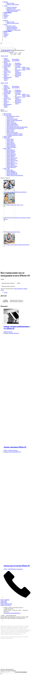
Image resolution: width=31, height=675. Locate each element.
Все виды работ (8, 115)
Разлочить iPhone (6, 75)
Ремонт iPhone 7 (11, 162)
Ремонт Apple (4, 56)
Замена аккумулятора (12, 119)
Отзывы (6, 16)
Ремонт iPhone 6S (11, 159)
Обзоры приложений (12, 11)
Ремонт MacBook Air (12, 172)
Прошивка (17, 63)
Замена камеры (10, 121)
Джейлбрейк (18, 64)
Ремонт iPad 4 (10, 141)
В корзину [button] (10, 331)
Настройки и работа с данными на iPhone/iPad (18, 72)
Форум (5, 14)
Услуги (2, 109)
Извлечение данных (18, 76)
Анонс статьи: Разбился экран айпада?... (17, 192)
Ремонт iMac (10, 170)
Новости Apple (10, 3)
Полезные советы (11, 8)
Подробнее (15, 450)
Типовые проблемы (12, 7)
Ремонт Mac (7, 168)
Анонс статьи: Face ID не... (13, 231)
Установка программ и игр (18, 67)
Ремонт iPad (7, 61)
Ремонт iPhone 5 (11, 152)
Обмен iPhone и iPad (24, 68)
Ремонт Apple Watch (6, 605)
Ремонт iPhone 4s (11, 151)
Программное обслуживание (15, 60)
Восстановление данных (13, 116)
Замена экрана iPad (11, 123)
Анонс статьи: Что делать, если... (15, 204)
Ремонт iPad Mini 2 (11, 147)
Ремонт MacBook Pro (12, 174)
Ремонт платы (10, 131)
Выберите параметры (17, 569)
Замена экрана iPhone (12, 124)
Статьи (5, 5)
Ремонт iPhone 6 (11, 156)
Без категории (7, 113)
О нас (5, 18)
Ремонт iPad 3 (10, 140)
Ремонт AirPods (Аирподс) (6, 69)
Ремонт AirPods (8, 136)
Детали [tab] (5, 292)
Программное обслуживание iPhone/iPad (17, 127)
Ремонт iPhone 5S (11, 155)
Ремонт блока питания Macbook (15, 175)
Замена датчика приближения (14, 120)
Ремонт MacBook (11, 171)
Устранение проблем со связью (14, 135)
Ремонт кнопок (10, 129)
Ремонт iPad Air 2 (11, 144)
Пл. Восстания (11, 51)
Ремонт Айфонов (6, 59)
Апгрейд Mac (7, 65)
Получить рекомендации (21, 672)
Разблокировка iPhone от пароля (8, 79)
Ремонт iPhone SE (11, 167)
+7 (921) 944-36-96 (5, 50)
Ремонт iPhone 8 (11, 164)
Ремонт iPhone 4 (11, 149)
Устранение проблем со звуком (14, 133)
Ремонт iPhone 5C (11, 154)
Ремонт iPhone (7, 148)
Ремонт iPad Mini (11, 145)
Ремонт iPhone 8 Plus (12, 166)
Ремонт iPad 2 (10, 139)
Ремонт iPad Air (11, 143)
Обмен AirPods (28, 68)
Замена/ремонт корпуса (13, 125)
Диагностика (10, 117)
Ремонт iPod (7, 66)
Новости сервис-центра (13, 4)
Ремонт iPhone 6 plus (12, 158)
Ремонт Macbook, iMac (7, 63)
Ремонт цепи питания (12, 132)
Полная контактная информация (12, 613)
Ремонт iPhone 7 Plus (12, 163)
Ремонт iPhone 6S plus (12, 160)
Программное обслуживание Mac (15, 128)
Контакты (6, 15)
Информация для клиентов (13, 10)
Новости (6, 1)
